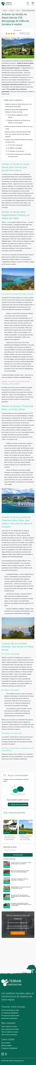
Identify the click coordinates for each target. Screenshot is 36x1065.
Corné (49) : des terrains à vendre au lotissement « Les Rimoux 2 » (19, 879)
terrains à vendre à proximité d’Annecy (19, 377)
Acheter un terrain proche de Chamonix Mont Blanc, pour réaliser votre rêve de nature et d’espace (18, 134)
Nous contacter (5, 1043)
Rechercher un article (9, 847)
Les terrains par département (9, 1013)
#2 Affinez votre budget (15, 148)
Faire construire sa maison (9, 1026)
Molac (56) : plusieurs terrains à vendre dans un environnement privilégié (20, 871)
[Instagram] (2, 1054)
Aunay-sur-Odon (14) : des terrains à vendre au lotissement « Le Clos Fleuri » (21, 863)
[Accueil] (6, 4)
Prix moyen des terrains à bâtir (10, 1015)
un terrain (14, 662)
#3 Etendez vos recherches (16, 151)
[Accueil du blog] (18, 983)
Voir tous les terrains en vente (10, 1010)
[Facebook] (6, 1054)
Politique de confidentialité (9, 1048)
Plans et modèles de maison (9, 1032)
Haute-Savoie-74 (17, 30)
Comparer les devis (18, 933)
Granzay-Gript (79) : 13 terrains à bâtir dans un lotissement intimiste (21, 887)
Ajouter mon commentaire (19, 804)
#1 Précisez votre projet (15, 145)
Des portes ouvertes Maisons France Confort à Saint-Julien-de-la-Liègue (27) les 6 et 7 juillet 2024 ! (21, 904)
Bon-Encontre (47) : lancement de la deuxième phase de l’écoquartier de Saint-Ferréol (20, 896)
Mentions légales (6, 1045)
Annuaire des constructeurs (9, 1018)
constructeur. (19, 756)
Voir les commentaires (25, 34)
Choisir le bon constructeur (9, 1034)
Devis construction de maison (10, 1029)
